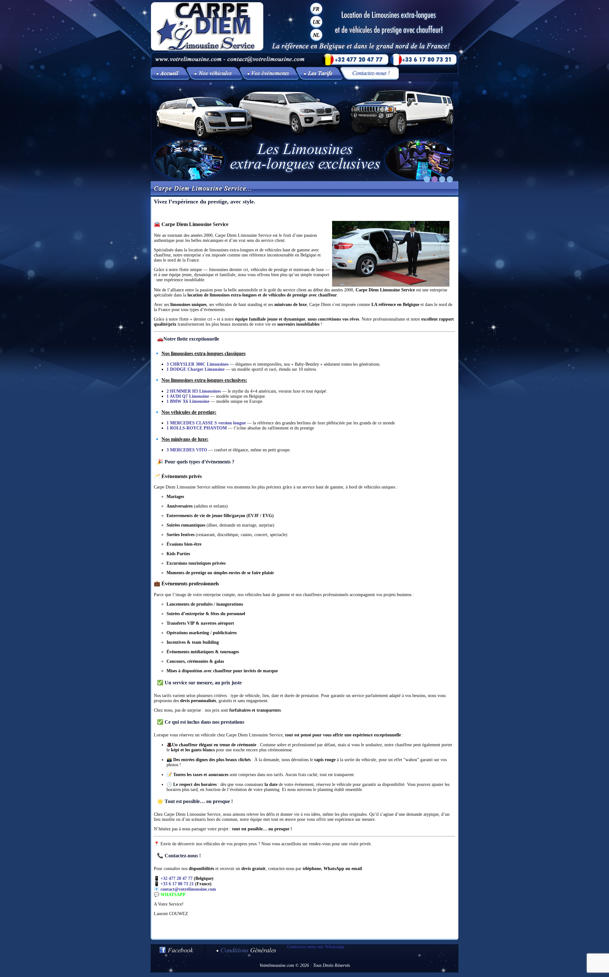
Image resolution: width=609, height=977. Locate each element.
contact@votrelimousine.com (188, 889)
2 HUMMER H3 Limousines (194, 391)
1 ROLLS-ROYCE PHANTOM (197, 428)
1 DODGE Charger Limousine (196, 369)
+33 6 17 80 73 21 (177, 883)
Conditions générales (246, 951)
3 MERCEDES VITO (187, 450)
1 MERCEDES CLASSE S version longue (206, 423)
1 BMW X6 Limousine (188, 401)
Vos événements (270, 73)
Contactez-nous (371, 73)
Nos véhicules (215, 73)
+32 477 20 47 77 (176, 878)
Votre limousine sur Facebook (178, 951)
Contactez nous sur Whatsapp (315, 946)
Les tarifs (321, 73)
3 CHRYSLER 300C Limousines (197, 364)
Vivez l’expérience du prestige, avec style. (170, 73)
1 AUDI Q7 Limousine (188, 396)
